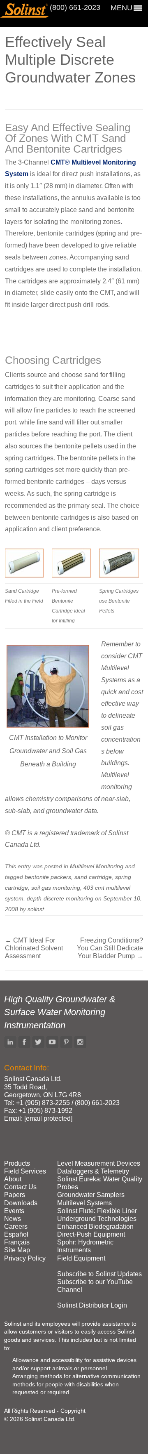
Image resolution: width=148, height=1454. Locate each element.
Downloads (20, 1203)
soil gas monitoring (55, 887)
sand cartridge (93, 877)
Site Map (17, 1250)
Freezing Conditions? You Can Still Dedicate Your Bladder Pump (110, 948)
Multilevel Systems (84, 1203)
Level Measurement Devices (98, 1163)
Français (17, 1242)
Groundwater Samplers (91, 1194)
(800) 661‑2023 (75, 7)
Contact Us (20, 1186)
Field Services (25, 1171)
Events (14, 1210)
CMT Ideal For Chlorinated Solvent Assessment (34, 948)
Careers (16, 1226)
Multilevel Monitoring (96, 866)
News (12, 1218)
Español (16, 1234)
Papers (14, 1194)
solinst (36, 909)
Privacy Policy (25, 1258)
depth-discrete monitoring (60, 898)
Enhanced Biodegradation (95, 1226)
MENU (121, 8)
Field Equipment (81, 1258)
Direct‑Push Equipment (91, 1234)
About (12, 1179)
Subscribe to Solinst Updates (99, 1273)
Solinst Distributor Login (92, 1305)
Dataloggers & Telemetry (93, 1171)
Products (17, 1163)
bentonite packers (48, 877)
